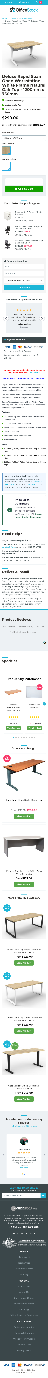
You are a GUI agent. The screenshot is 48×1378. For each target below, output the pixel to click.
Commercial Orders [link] (24, 1298)
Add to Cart (25, 188)
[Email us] (14, 1233)
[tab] (24, 339)
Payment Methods (16, 339)
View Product (13, 728)
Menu (10, 2)
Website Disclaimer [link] (24, 1303)
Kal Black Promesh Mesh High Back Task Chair (29, 241)
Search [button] (25, 2)
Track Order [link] (24, 1263)
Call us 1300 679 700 (26, 1227)
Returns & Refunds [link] (24, 1333)
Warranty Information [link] (24, 1339)
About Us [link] (24, 1292)
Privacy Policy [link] (24, 1350)
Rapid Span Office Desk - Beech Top (24, 800)
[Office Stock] (24, 10)
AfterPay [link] (24, 1274)
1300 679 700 (33, 484)
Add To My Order (25, 221)
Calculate (25, 287)
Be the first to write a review (24, 632)
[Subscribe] (43, 1195)
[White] (6, 166)
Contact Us (34, 372)
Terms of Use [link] (24, 1344)
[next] (44, 704)
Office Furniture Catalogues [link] (24, 1315)
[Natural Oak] (6, 150)
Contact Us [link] (24, 1286)
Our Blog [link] (24, 1309)
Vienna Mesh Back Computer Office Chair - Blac (29, 227)
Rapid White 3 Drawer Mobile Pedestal (28, 213)
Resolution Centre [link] (24, 1268)
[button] (24, 631)
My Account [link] (24, 1257)
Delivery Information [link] (24, 1327)
